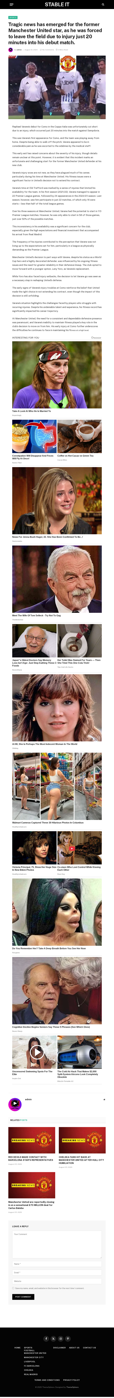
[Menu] (11, 4)
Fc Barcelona (31, 1366)
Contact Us (89, 1348)
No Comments (48, 50)
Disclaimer (59, 1348)
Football (29, 1350)
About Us (74, 1348)
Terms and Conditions (47, 1380)
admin (19, 50)
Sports (12, 17)
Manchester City (34, 1357)
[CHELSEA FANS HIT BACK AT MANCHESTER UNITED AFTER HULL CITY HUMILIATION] (82, 1140)
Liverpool (29, 1362)
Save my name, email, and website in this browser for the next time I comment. (49, 1288)
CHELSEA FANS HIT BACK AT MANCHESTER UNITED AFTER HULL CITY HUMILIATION (81, 1160)
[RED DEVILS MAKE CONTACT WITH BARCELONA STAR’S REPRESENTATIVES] (31, 1140)
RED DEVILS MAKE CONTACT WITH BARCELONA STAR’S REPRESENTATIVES (30, 1159)
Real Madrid (31, 1374)
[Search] (102, 4)
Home (17, 1348)
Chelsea (28, 1370)
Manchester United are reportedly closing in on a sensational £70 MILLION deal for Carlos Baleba (31, 1205)
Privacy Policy (71, 1380)
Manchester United (35, 1353)
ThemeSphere (72, 1387)
